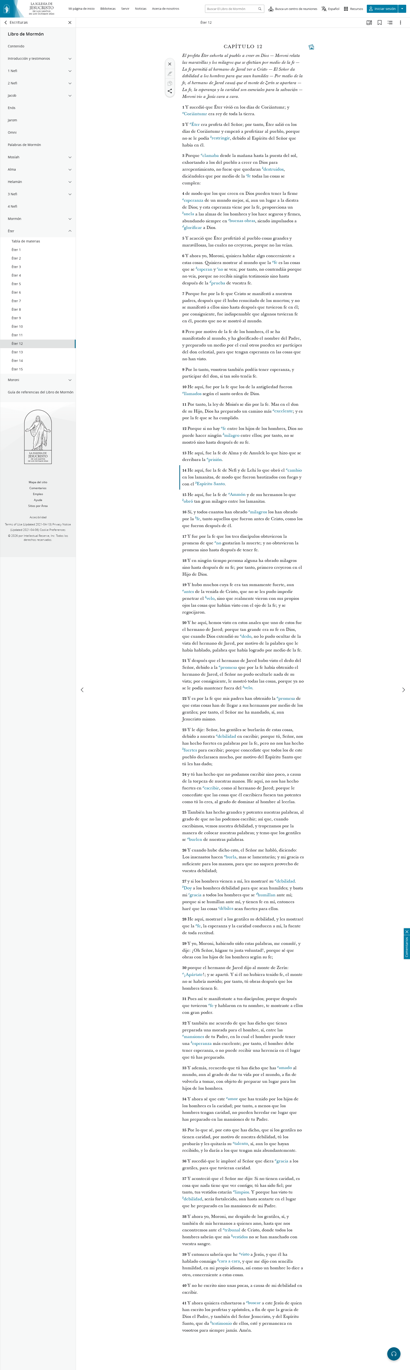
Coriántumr (195, 114)
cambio (295, 470)
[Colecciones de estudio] (369, 22)
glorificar (193, 228)
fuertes (190, 750)
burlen (195, 839)
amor (233, 1099)
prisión (215, 460)
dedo (246, 636)
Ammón (238, 495)
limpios (242, 1192)
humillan (266, 895)
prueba (218, 283)
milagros (258, 512)
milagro (231, 435)
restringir (221, 138)
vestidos (240, 1237)
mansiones (194, 1037)
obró (188, 501)
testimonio (222, 1323)
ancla (189, 214)
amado (285, 1068)
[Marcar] (170, 73)
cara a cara (229, 1261)
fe (249, 176)
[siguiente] (403, 690)
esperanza (193, 200)
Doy (188, 888)
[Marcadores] (379, 22)
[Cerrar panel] (70, 22)
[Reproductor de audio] (394, 1354)
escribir (211, 788)
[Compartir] (170, 91)
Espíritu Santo (211, 484)
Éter (195, 124)
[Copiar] (170, 83)
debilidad (227, 736)
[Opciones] (400, 22)
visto (245, 1254)
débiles (226, 909)
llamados (192, 394)
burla (231, 857)
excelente (283, 411)
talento (241, 1144)
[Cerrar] (170, 64)
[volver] (6, 22)
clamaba (210, 156)
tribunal (232, 1230)
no (220, 269)
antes (189, 592)
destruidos (273, 169)
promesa (228, 667)
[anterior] (82, 690)
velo (210, 598)
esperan (204, 269)
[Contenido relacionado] (390, 22)
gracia (195, 895)
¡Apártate (193, 975)
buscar (254, 1303)
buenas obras (242, 221)
